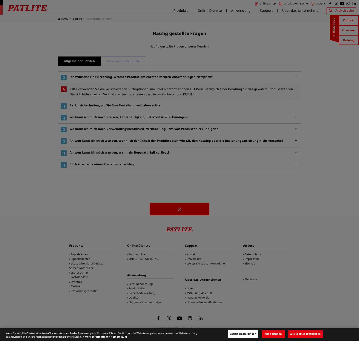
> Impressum (119, 337)
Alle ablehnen (273, 334)
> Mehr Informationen (96, 337)
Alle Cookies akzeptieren (305, 334)
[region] (179, 334)
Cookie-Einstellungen (243, 334)
